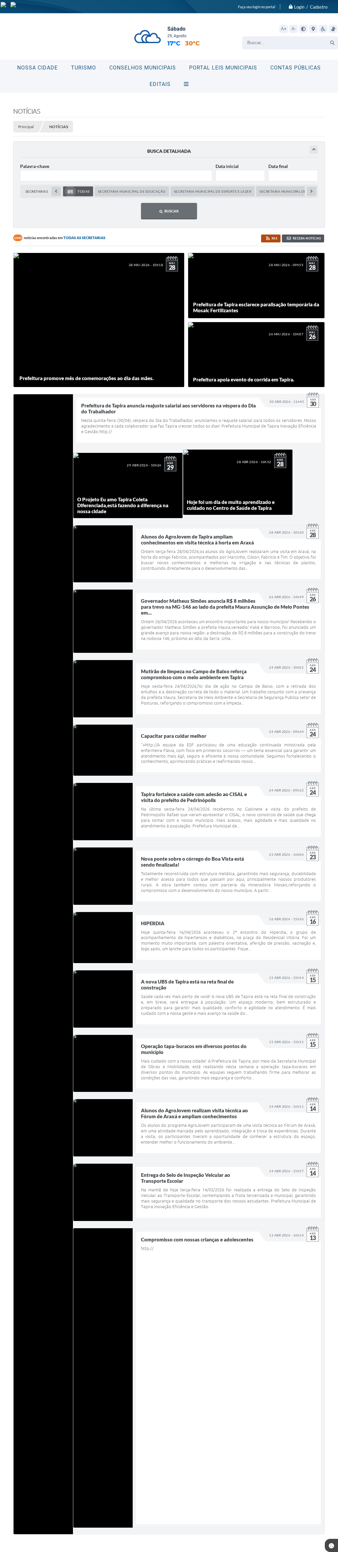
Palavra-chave (34, 166)
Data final (278, 166)
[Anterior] (56, 191)
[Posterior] (311, 191)
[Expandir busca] (314, 150)
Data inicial (227, 166)
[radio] (78, 191)
